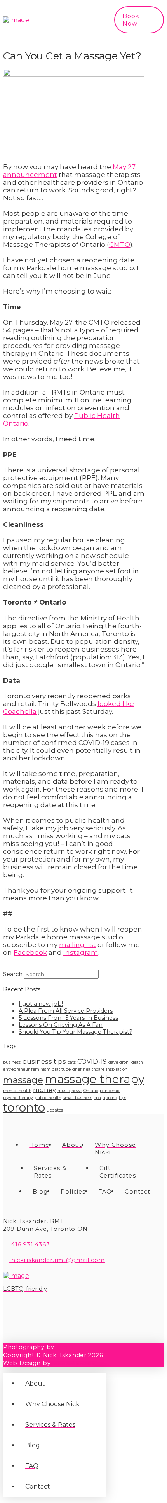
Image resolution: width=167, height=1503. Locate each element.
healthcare (93, 1069)
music (63, 1090)
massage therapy (94, 1079)
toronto (24, 1107)
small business (77, 1097)
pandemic (110, 1090)
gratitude (61, 1069)
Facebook (30, 952)
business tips (44, 1061)
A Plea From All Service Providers (66, 1010)
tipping (110, 1097)
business (12, 1062)
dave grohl (119, 1062)
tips (122, 1097)
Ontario (91, 1090)
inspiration (116, 1069)
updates (55, 1110)
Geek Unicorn (73, 1363)
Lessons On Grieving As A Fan (61, 1024)
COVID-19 (92, 1061)
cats (72, 1062)
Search (13, 974)
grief (77, 1069)
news (76, 1090)
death (137, 1062)
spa (97, 1097)
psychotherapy (18, 1097)
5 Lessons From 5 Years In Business (68, 1017)
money (44, 1090)
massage (23, 1080)
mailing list (77, 945)
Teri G (65, 1347)
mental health (17, 1090)
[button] (92, 19)
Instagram (80, 952)
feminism (40, 1069)
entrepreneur (16, 1069)
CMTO (119, 244)
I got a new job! (41, 1003)
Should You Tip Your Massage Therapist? (75, 1031)
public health (48, 1097)
